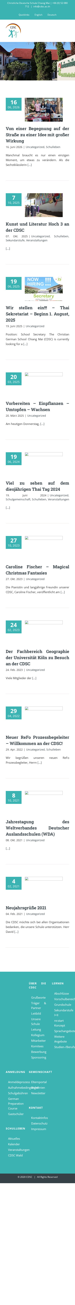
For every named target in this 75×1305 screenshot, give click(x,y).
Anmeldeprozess (15, 1082)
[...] (30, 165)
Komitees (37, 1046)
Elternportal (38, 1082)
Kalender (14, 1144)
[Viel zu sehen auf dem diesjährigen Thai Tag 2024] (44, 464)
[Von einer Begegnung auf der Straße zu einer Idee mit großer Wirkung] (44, 110)
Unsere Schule (36, 1021)
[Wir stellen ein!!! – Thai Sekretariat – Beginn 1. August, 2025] (44, 289)
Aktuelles (14, 1138)
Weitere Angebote (60, 1039)
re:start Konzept (59, 1023)
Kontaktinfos (38, 1118)
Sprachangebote (61, 1031)
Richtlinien (38, 1087)
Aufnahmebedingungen (15, 1087)
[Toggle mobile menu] (67, 29)
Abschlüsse (61, 993)
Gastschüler (15, 1114)
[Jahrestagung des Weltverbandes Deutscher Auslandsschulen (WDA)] (44, 803)
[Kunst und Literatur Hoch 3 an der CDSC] (44, 205)
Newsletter (38, 1093)
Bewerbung (38, 1052)
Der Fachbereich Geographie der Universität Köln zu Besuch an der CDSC (37, 657)
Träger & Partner (38, 1005)
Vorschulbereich (61, 999)
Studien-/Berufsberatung (61, 1047)
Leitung (36, 1029)
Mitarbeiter (38, 1040)
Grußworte (38, 997)
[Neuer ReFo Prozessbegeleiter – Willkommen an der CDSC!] (44, 718)
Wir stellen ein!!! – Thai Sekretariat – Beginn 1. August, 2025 (37, 314)
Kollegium (37, 1035)
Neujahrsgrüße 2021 (26, 907)
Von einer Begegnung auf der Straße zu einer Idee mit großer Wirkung (37, 135)
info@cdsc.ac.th (41, 6)
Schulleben (53, 147)
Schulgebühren (15, 1093)
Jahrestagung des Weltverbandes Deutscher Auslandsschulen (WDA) (37, 828)
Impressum (38, 1129)
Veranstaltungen (37, 240)
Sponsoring (38, 1057)
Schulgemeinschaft (18, 499)
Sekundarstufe (15, 240)
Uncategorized (35, 147)
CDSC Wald (15, 1155)
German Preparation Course (15, 1103)
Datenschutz (38, 1123)
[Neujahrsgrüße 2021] (44, 889)
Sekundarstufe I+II (61, 1012)
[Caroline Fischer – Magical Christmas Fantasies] (44, 548)
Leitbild (36, 1013)
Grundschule (61, 1005)
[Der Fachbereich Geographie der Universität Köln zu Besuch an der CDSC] (44, 632)
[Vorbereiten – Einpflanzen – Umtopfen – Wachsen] (44, 384)
